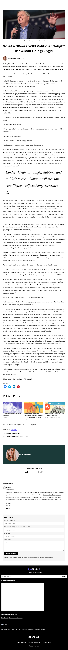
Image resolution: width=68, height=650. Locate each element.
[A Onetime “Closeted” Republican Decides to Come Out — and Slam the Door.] (33, 407)
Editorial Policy (23, 629)
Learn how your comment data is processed (40, 557)
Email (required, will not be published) (17, 527)
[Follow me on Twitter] (33, 637)
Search (64, 576)
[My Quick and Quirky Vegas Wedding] (12, 407)
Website (7, 533)
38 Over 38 (10, 436)
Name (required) (9, 520)
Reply (8, 508)
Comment (7, 539)
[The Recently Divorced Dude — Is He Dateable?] (55, 407)
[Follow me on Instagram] (37, 637)
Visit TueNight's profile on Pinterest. (11, 618)
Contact (42, 629)
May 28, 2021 (10, 489)
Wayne (8, 487)
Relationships (16, 433)
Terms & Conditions (34, 629)
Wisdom (14, 429)
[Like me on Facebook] (30, 637)
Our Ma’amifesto (6, 629)
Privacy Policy (47, 642)
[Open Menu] (65, 2)
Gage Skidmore (35, 40)
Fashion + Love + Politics (21, 436)
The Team (15, 629)
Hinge (19, 124)
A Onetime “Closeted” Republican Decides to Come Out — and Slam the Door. (33, 415)
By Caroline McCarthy (16, 58)
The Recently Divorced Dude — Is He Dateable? (54, 414)
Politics (8, 433)
